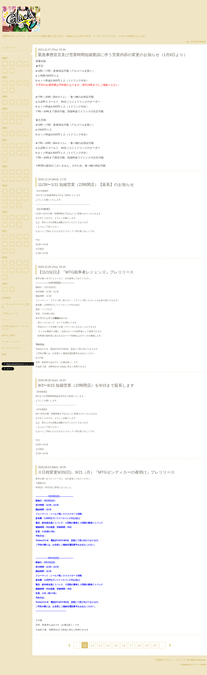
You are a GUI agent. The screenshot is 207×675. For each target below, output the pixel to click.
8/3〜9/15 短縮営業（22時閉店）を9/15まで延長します (86, 385)
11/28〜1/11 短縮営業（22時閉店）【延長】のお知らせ (86, 184)
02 (19, 102)
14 (108, 645)
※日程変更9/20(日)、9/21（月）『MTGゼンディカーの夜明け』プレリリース (106, 472)
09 (19, 145)
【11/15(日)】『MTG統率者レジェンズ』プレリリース (86, 272)
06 (19, 63)
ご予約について (9, 313)
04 (26, 63)
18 (139, 645)
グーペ (195, 664)
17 (131, 645)
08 (4, 63)
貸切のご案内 (8, 335)
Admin (203, 664)
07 (12, 63)
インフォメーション (12, 53)
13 (100, 645)
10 (19, 83)
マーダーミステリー (12, 341)
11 (85, 645)
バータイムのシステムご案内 (15, 305)
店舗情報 (6, 298)
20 (154, 645)
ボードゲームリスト (12, 348)
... (77, 645)
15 (116, 645)
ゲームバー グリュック (174, 660)
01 (12, 70)
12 (92, 645)
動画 (4, 354)
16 (123, 645)
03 (4, 70)
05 (12, 121)
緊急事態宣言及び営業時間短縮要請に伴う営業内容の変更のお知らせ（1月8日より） (112, 54)
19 (147, 645)
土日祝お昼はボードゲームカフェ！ (15, 327)
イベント (6, 320)
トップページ (8, 47)
